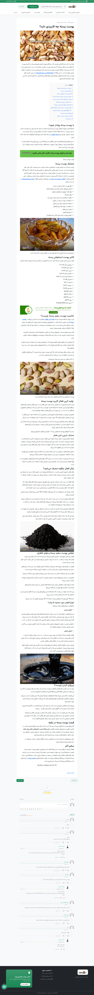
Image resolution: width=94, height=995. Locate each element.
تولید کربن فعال (49, 319)
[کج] (23, 809)
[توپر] (21, 809)
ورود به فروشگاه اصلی (10, 1)
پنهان (67, 85)
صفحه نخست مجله (46, 973)
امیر (59, 942)
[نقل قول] (34, 809)
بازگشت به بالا (24, 984)
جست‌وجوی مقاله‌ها (46, 976)
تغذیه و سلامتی (70, 773)
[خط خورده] (27, 809)
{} (39, 808)
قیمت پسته (31, 758)
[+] (41, 808)
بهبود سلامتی (55, 134)
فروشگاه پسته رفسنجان (45, 979)
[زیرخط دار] (25, 809)
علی (59, 848)
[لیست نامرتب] (31, 809)
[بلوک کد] (36, 809)
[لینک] (38, 809)
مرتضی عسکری (62, 846)
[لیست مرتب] (29, 809)
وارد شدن (21, 799)
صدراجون (58, 889)
